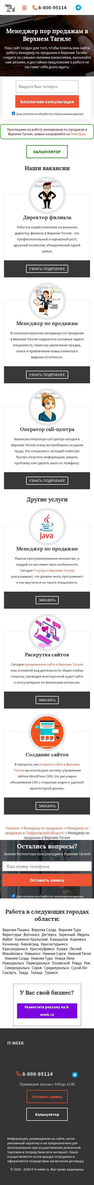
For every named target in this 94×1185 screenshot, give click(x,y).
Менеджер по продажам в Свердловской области (46, 830)
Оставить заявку (47, 1096)
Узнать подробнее (47, 269)
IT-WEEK (15, 1043)
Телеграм (78, 134)
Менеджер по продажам (43, 828)
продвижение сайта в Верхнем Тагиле (53, 664)
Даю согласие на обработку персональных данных (49, 114)
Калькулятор (47, 151)
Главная (12, 828)
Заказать (47, 600)
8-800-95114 (52, 7)
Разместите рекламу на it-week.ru (47, 1011)
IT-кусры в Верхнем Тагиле (53, 570)
